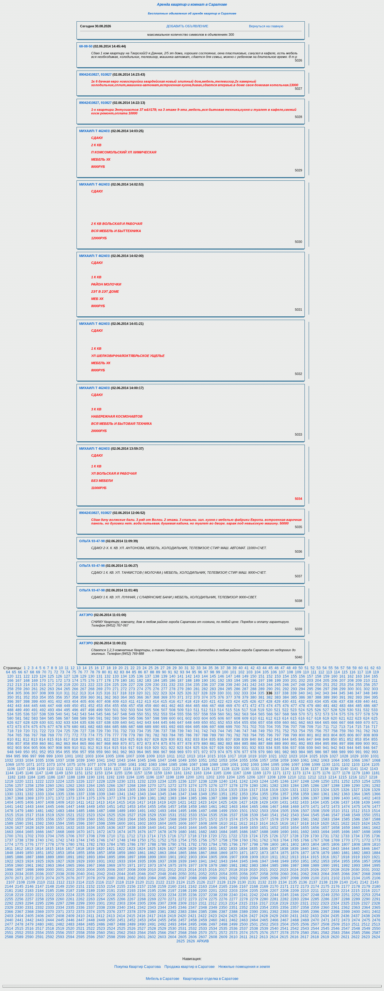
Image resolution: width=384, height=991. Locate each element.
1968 (101, 865)
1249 (315, 781)
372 (188, 697)
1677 (152, 832)
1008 (140, 756)
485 (359, 706)
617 (310, 718)
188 (188, 680)
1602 (141, 823)
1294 (19, 790)
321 (148, 693)
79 (98, 672)
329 (212, 693)
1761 (254, 840)
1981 (233, 865)
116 (353, 672)
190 (205, 680)
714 (350, 727)
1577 (264, 819)
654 (237, 723)
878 (188, 744)
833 (196, 739)
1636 (111, 828)
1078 (102, 765)
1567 (162, 819)
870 (124, 744)
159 (326, 676)
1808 (356, 844)
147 (229, 676)
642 (140, 723)
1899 (152, 857)
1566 (152, 819)
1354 (254, 794)
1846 (366, 849)
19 (114, 668)
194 (237, 680)
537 (35, 714)
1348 (192, 794)
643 (148, 723)
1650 (254, 828)
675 (35, 727)
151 (261, 676)
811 (18, 739)
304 (10, 693)
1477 (376, 807)
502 (124, 710)
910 (75, 748)
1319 (274, 790)
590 (91, 718)
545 (99, 714)
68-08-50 (85, 46)
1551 (376, 815)
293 (294, 689)
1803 (305, 844)
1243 (254, 781)
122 (26, 676)
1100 (326, 765)
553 (164, 714)
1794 (213, 844)
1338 (90, 794)
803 (326, 735)
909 (67, 748)
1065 (345, 760)
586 (59, 718)
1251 (335, 781)
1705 (60, 836)
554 (172, 714)
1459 (192, 807)
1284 (294, 786)
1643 (182, 828)
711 (326, 727)
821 (99, 739)
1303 (111, 790)
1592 (39, 823)
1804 (315, 844)
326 (188, 693)
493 (51, 710)
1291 (366, 786)
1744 (80, 840)
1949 (284, 861)
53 (318, 668)
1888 (39, 857)
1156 (128, 773)
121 (18, 676)
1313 (212, 790)
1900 (162, 857)
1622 (345, 823)
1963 (50, 865)
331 (229, 693)
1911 (274, 857)
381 (261, 697)
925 (196, 748)
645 (164, 723)
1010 (161, 756)
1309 (172, 790)
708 (302, 727)
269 (99, 689)
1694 (325, 832)
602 (188, 718)
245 (277, 685)
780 (140, 735)
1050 (192, 760)
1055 (243, 760)
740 (188, 731)
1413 (100, 802)
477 (294, 706)
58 (348, 668)
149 (245, 676)
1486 (90, 811)
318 (123, 693)
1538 (243, 815)
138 (156, 676)
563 (245, 714)
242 (253, 685)
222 (91, 685)
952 (43, 752)
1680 (182, 832)
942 (334, 748)
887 (261, 744)
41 (246, 668)
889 (277, 744)
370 (172, 697)
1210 (292, 777)
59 (354, 668)
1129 (235, 769)
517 (245, 710)
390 (334, 697)
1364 (356, 794)
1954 (335, 861)
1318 (264, 790)
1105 (375, 765)
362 (107, 697)
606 (221, 718)
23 (138, 668)
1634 (90, 828)
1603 (152, 823)
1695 (335, 832)
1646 (213, 828)
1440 (376, 802)
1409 (60, 802)
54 (324, 668)
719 (18, 731)
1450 (101, 807)
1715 (162, 836)
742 (205, 731)
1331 (19, 794)
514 (221, 710)
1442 (19, 807)
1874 (274, 853)
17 (102, 668)
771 (67, 735)
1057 (264, 760)
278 (172, 689)
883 (229, 744)
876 (172, 744)
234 (188, 685)
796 (269, 735)
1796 (233, 844)
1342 (131, 794)
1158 (148, 773)
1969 (111, 865)
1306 (141, 790)
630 (43, 723)
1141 (354, 769)
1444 (39, 807)
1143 (374, 769)
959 (99, 752)
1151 (79, 773)
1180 (366, 773)
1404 (9, 802)
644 (156, 723)
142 (188, 676)
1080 (122, 765)
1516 (19, 815)
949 (18, 752)
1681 (192, 832)
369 (164, 697)
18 (108, 668)
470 (237, 706)
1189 (81, 777)
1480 (29, 811)
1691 (294, 832)
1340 (111, 794)
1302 (101, 790)
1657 (325, 828)
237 (213, 685)
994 (9, 756)
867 (99, 744)
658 (269, 723)
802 (318, 735)
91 (170, 672)
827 (148, 739)
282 (205, 689)
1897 (131, 857)
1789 (162, 844)
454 (107, 706)
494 (59, 710)
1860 (131, 853)
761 (359, 731)
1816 (60, 849)
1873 (264, 853)
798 (286, 735)
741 (197, 731)
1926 (50, 861)
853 (358, 739)
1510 (335, 811)
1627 (19, 828)
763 (375, 731)
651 (213, 723)
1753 (172, 840)
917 (131, 748)
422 (221, 701)
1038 (70, 760)
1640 (152, 828)
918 (139, 748)
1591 (29, 823)
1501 (243, 811)
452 (91, 706)
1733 (345, 836)
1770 (345, 840)
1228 (101, 781)
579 (375, 714)
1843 (335, 849)
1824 (141, 849)
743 (213, 731)
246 (286, 685)
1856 (90, 853)
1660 (356, 828)
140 (172, 676)
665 (326, 723)
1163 (198, 773)
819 (83, 739)
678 (59, 727)
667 (342, 723)
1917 (335, 857)
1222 (39, 781)
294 (302, 689)
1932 (111, 861)
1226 (80, 781)
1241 (233, 781)
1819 (90, 849)
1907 (233, 857)
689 (148, 727)
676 (43, 727)
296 (318, 689)
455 (115, 706)
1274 (192, 786)
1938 (172, 861)
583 (35, 718)
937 (293, 748)
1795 (223, 844)
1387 (213, 798)
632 (59, 723)
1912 (284, 857)
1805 (325, 844)
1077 (91, 765)
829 (164, 739)
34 (204, 668)
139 (164, 676)
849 (326, 739)
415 (164, 701)
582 (26, 718)
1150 (69, 773)
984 (302, 752)
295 (310, 689)
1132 (265, 769)
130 (91, 676)
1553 (19, 819)
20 (120, 668)
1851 (39, 853)
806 (350, 735)
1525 (111, 815)
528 (334, 710)
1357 (284, 794)
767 (35, 735)
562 (237, 714)
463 (180, 706)
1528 (141, 815)
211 (375, 680)
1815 (49, 849)
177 (99, 680)
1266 (111, 786)
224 (107, 685)
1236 (182, 781)
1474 (345, 807)
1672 (101, 832)
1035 (39, 760)
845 (293, 739)
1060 (294, 760)
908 (59, 748)
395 (375, 697)
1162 (188, 773)
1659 (345, 828)
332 (237, 693)
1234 (162, 781)
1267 (121, 786)
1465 (254, 807)
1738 (19, 840)
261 (35, 689)
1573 (223, 819)
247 (294, 685)
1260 (50, 786)
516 (237, 710)
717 (374, 727)
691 (164, 727)
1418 (151, 802)
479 (310, 706)
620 (334, 718)
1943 (223, 861)
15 (90, 668)
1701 (19, 836)
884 (237, 744)
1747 (111, 840)
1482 (50, 811)
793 (245, 735)
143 (197, 676)
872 (140, 744)
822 (107, 739)
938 (301, 748)
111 (313, 672)
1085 (173, 765)
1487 (101, 811)
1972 (141, 865)
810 (10, 739)
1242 (243, 781)
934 (269, 748)
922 (172, 748)
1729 (304, 836)
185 (164, 680)
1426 (233, 802)
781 (148, 735)
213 (18, 685)
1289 (345, 786)
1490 (131, 811)
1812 (19, 849)
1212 (312, 777)
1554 (29, 819)
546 (107, 714)
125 (51, 676)
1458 (182, 807)
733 (132, 731)
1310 (182, 790)
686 (124, 727)
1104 (366, 765)
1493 (162, 811)
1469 (294, 807)
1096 (285, 765)
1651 (264, 828)
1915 (314, 857)
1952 (315, 861)
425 (245, 701)
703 (261, 727)
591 (99, 718)
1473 (335, 807)
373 (197, 697)
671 (375, 723)
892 (302, 744)
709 (310, 727)
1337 (80, 794)
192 (221, 680)
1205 (241, 777)
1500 (233, 811)
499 (99, 710)
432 (301, 701)
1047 (162, 760)
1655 (305, 828)
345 (342, 693)
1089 (214, 765)
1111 (60, 769)
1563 (121, 819)
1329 (376, 790)
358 (75, 697)
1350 (213, 794)
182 (140, 680)
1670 (80, 832)
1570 (192, 819)
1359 (305, 794)
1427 (243, 802)
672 (10, 727)
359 (83, 697)
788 (205, 735)
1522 (80, 815)
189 (197, 680)
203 (310, 680)
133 (115, 676)
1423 (202, 802)
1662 (376, 828)
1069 (10, 765)
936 (285, 748)
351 (18, 697)
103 (249, 672)
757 (326, 731)
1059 (284, 760)
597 (148, 718)
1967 (90, 865)
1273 (182, 786)
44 (264, 668)
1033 (19, 760)
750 (269, 731)
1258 (29, 786)
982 (286, 752)
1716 (172, 836)
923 (180, 748)
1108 (31, 769)
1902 (182, 857)
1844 (345, 849)
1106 (11, 769)
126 (59, 676)
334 (253, 693)
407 (99, 701)
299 (342, 689)
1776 (29, 844)
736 (156, 731)
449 (67, 706)
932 (253, 748)
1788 (152, 844)
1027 (334, 756)
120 (10, 676)
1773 (376, 840)
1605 (172, 823)
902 (10, 748)
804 (334, 735)
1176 (326, 773)
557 (197, 714)
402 (59, 701)
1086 (183, 765)
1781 (80, 844)
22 (132, 668)
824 (123, 739)
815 (50, 739)
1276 (213, 786)
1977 (192, 865)
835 (212, 739)
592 (107, 718)
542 (75, 714)
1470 (305, 807)
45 (270, 668)
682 (91, 727)
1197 (160, 777)
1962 (39, 865)
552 (156, 714)
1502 (254, 811)
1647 (223, 828)
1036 (50, 760)
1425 (223, 802)
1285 (305, 786)
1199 (180, 777)
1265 (101, 786)
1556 (50, 819)
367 (148, 697)
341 (310, 693)
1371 (50, 798)
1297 (50, 790)
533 (374, 710)
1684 (223, 832)
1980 (223, 865)
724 (59, 731)
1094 (265, 765)
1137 (314, 769)
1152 (89, 773)
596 (140, 718)
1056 (254, 760)
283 (213, 689)
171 (51, 680)
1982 (243, 865)
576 (350, 714)
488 (10, 710)
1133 (275, 769)
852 (350, 739)
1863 (162, 853)
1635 (101, 828)
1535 (213, 815)
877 (180, 744)
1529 (152, 815)
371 (180, 697)
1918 (345, 857)
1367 (9, 798)
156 (302, 676)
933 (261, 748)
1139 (334, 769)
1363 (345, 794)
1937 (162, 861)
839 (245, 739)
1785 (121, 844)
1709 (101, 836)
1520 (60, 815)
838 (237, 739)
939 (310, 748)
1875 (284, 853)
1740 (39, 840)
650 (205, 723)
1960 (19, 865)
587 (67, 718)
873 (148, 744)
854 (366, 739)
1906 (223, 857)
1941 (203, 861)
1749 (131, 840)
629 (35, 723)
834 (204, 739)
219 (67, 685)
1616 (284, 823)
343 (326, 693)
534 (10, 714)
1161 (178, 773)
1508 (315, 811)
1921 (376, 857)
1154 (108, 773)
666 (334, 723)
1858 (111, 853)
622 (350, 718)
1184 (31, 777)
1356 (274, 794)
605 (213, 718)
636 (91, 723)
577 (359, 714)
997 (33, 756)
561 (229, 714)
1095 (275, 765)
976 (237, 752)
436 (334, 701)
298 (334, 689)
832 (188, 739)
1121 (156, 769)
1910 (264, 857)
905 (35, 748)
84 (128, 672)
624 (366, 718)
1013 (191, 756)
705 (277, 727)
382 (269, 697)
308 (43, 693)
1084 (163, 765)
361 (99, 697)
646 (172, 723)
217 (51, 685)
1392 (264, 798)
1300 (80, 790)
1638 (131, 828)
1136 (305, 769)
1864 (172, 853)
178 (107, 680)
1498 (213, 811)
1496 (192, 811)
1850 (29, 853)
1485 (80, 811)
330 (221, 693)
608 (237, 718)
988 (334, 752)
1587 (366, 819)
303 (375, 689)
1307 (152, 790)
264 (59, 689)
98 (212, 672)
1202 (210, 777)
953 (51, 752)
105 (265, 672)
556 (188, 714)
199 (277, 680)
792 (237, 735)
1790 (172, 844)
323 (164, 693)
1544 (305, 815)
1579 (284, 819)
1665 (29, 832)
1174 (306, 773)
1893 (90, 857)
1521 (70, 815)
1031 (374, 756)
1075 (71, 765)
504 (140, 710)
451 (83, 706)
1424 (212, 802)
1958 (376, 861)
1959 (9, 865)
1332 (29, 794)
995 (17, 756)
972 (205, 752)
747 (245, 731)
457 (132, 706)
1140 (344, 769)
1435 (325, 802)
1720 (212, 836)
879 (197, 744)
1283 (284, 786)
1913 (294, 857)
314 (91, 693)
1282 (274, 786)
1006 (120, 756)
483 (342, 706)
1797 (243, 844)
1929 (80, 861)
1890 (60, 857)
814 (42, 739)
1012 (181, 756)
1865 (182, 853)
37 (222, 668)
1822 (121, 849)
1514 (376, 811)
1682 (203, 832)
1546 (325, 815)
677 (51, 727)
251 (326, 685)
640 (124, 723)
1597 (90, 823)
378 (237, 697)
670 (367, 723)
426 (253, 701)
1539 (254, 815)
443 (18, 706)
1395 (294, 798)
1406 (29, 802)
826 (139, 739)
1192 (110, 777)
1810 (376, 844)
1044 (131, 760)
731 (115, 731)
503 (132, 710)
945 (358, 748)
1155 (118, 773)
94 (188, 672)
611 (261, 718)
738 (172, 731)
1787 (141, 844)
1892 (80, 857)
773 (83, 735)
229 (148, 685)
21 (126, 668)
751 (277, 731)
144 (205, 676)
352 (26, 697)
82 (116, 672)
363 (115, 697)
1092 (244, 765)
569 (294, 714)
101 (233, 672)
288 (253, 689)
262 (43, 689)
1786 (131, 844)
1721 (223, 836)
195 (245, 680)
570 (302, 714)
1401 (356, 798)
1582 (315, 819)
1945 (243, 861)
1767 (315, 840)
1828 (182, 849)
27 (162, 668)
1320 (284, 790)
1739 (29, 840)
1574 (233, 819)
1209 (282, 777)
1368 (19, 798)
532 (366, 710)
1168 (247, 773)
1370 (39, 798)
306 (26, 693)
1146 (29, 773)
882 (221, 744)
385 (294, 697)
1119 (136, 769)
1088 (204, 765)
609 (245, 718)
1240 (223, 781)
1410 (70, 802)
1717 (182, 836)
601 (180, 718)
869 (115, 744)
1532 (182, 815)
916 (123, 748)
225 (115, 685)
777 (115, 735)
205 (326, 680)
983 (294, 752)
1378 (121, 798)
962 (124, 752)
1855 (80, 853)
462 (172, 706)
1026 (324, 756)
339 (293, 693)
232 (172, 685)
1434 (314, 802)
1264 (90, 786)
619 (326, 718)
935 (277, 748)
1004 (99, 756)
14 (84, 668)
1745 (90, 840)
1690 (284, 832)
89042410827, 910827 (95, 74)
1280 (254, 786)
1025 (313, 756)
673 (18, 727)
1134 (285, 769)
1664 (19, 832)
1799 (264, 844)
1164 (207, 773)
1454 (141, 807)
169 (35, 680)
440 (366, 701)
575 (342, 714)
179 (115, 680)
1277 (223, 786)
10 (61, 668)
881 (213, 744)
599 (164, 718)
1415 (121, 802)
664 (318, 723)
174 (75, 680)
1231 (131, 781)
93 (182, 672)
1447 (70, 807)
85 (134, 672)
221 (83, 685)
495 (67, 710)
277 (164, 689)
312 (75, 693)
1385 (192, 798)
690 (156, 727)
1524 (101, 815)
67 (26, 672)
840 (253, 739)
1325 (335, 790)
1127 (216, 769)
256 (367, 685)
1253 (356, 781)
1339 (101, 794)
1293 (9, 790)
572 (318, 714)
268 (91, 689)
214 (26, 685)
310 (59, 693)
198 (269, 680)
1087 (193, 765)
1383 (172, 798)
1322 (304, 790)
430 (285, 701)
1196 (150, 777)
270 (107, 689)
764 (10, 735)
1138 (324, 769)
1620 (325, 823)
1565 (141, 819)
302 (367, 689)
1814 (39, 849)
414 (156, 701)
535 (18, 714)
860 (43, 744)
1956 (356, 861)
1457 (172, 807)
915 (115, 748)
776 (107, 735)
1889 (50, 857)
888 (269, 744)
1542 (284, 815)
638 (107, 723)
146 (221, 676)
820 (91, 739)
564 (253, 714)
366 (140, 697)
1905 (213, 857)
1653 (284, 828)
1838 (284, 849)
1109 (41, 769)
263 (51, 689)
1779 (60, 844)
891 (294, 744)
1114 (88, 769)
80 (104, 672)
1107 (21, 769)
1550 (366, 815)
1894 (101, 857)
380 (253, 697)
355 (51, 697)
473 (261, 706)
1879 (325, 853)
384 (286, 697)
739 (180, 731)
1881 (345, 853)
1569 (182, 819)
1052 (213, 760)
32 (192, 668)
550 (140, 714)
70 (44, 672)
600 (172, 718)
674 (26, 727)
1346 (172, 794)
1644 (192, 828)
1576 (254, 819)
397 (18, 701)
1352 (233, 794)
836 (221, 739)
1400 (345, 798)
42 (252, 668)
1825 (151, 849)
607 (229, 718)
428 (269, 701)
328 (204, 693)
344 (334, 693)
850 (334, 739)
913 (99, 748)
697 (213, 727)
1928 (70, 861)
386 (302, 697)
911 (83, 748)
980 (269, 752)
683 (99, 727)
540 (59, 714)
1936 (152, 861)
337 (277, 693)
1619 (314, 823)
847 (310, 739)
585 (51, 718)
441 (374, 701)
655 (245, 723)
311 (67, 693)
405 (83, 701)
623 (358, 718)
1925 (39, 861)
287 (245, 689)
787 (197, 735)
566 (269, 714)
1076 (81, 765)
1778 (50, 844)
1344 (152, 794)
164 (367, 676)
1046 (152, 760)
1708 (90, 836)
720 (26, 731)
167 (18, 680)
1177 (336, 773)
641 (132, 723)
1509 (325, 811)
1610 (223, 823)
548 (124, 714)
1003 (89, 756)
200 (286, 680)
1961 (29, 865)
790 (221, 735)
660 (286, 723)
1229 (111, 781)
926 (204, 748)
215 (35, 685)
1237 (192, 781)
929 (229, 748)
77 (86, 672)
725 (67, 731)
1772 (366, 840)
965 (148, 752)
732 (124, 731)
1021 (272, 756)
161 (342, 676)
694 (188, 727)
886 (253, 744)
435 (326, 701)
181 (132, 680)
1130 (245, 769)
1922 (9, 861)
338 (285, 693)
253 (342, 685)
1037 (60, 760)
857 (18, 744)
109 (298, 672)
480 (318, 706)
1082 (142, 765)
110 (306, 672)
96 (200, 672)
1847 (376, 849)
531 (358, 710)
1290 (356, 786)
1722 (233, 836)
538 (43, 714)
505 (148, 710)
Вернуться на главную (266, 26)
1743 (70, 840)
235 (197, 685)
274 (140, 689)
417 (180, 701)
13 (78, 668)
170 (43, 680)
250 (318, 685)
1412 (90, 802)
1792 (192, 844)
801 (310, 735)
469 (229, 706)
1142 (364, 769)
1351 (223, 794)
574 (334, 714)
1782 (90, 844)
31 (186, 668)
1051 (203, 760)
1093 (254, 765)
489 (18, 710)
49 (294, 668)
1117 (117, 769)
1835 (253, 849)
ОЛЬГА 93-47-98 (92, 541)
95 (194, 672)
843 (277, 739)
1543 (294, 815)
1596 (80, 823)
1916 (325, 857)
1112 (69, 769)
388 (318, 697)
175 (83, 680)
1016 (222, 756)
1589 (9, 823)
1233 (152, 781)
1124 (186, 769)
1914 (304, 857)
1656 (315, 828)
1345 (162, 794)
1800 (274, 844)
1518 (39, 815)
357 (67, 697)
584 (43, 718)
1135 (295, 769)
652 (221, 723)
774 (91, 735)
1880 (335, 853)
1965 (70, 865)
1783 (101, 844)
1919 (355, 857)
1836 (264, 849)
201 (294, 680)
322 (156, 693)
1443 (29, 807)
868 (107, 744)
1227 (90, 781)
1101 (336, 765)
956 (75, 752)
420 (204, 701)
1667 (50, 832)
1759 (233, 840)
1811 (9, 849)
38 (228, 668)
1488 (111, 811)
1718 (192, 836)
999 (49, 756)
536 (26, 714)
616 (301, 718)
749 (261, 731)
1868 (213, 853)
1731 (325, 836)
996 (25, 756)
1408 (50, 802)
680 (75, 727)
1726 (274, 836)
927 (212, 748)
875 (164, 744)
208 (350, 680)
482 (334, 706)
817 (67, 739)
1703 (39, 836)
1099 (316, 765)
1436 (335, 802)
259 (18, 689)
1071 (30, 765)
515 (229, 710)
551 (148, 714)
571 (310, 714)
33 (198, 668)
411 (132, 701)
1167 (237, 773)
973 (213, 752)
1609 (213, 823)
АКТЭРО (86, 615)
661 (294, 723)
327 (196, 693)
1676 (141, 832)
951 (35, 752)
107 (282, 672)
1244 (264, 781)
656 (253, 723)
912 (91, 748)
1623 (355, 823)
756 (318, 731)
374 (205, 697)
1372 (60, 798)
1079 (112, 765)
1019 (252, 756)
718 (10, 731)
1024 (303, 756)
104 (257, 672)
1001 (69, 756)
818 (75, 739)
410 (124, 701)
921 (164, 748)
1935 (141, 861)
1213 (322, 777)
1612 (243, 823)
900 (367, 744)
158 (318, 676)
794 (253, 735)
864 (75, 744)
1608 (203, 823)
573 (326, 714)
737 (164, 731)
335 (261, 693)
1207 (261, 777)
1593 (50, 823)
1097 (295, 765)
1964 (60, 865)
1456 (162, 807)
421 (212, 701)
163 (359, 676)
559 (213, 714)
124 (43, 676)
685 (115, 727)
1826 (162, 849)
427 (261, 701)
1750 (141, 840)
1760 (243, 840)
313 (83, 693)
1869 (223, 853)
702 (253, 727)
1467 (274, 807)
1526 (121, 815)
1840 (304, 849)
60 (360, 668)
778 (124, 735)
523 (293, 710)
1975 (172, 865)
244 (269, 685)
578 (367, 714)
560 (221, 714)
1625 (376, 823)
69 (38, 672)
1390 (243, 798)
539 (51, 714)
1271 (162, 786)
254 (350, 685)
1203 (220, 777)
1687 (254, 832)
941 (326, 748)
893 (310, 744)
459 (148, 706)
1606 (182, 823)
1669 (70, 832)
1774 (9, 844)
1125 (196, 769)
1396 (305, 798)
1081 (132, 765)
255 (359, 685)
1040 (90, 760)
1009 (150, 756)
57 (342, 668)
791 (229, 735)
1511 (345, 811)
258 (10, 689)
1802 (294, 844)
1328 (366, 790)
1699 (376, 832)
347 (358, 693)
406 (91, 701)
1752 (162, 840)
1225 (70, 781)
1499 (223, 811)
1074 (61, 765)
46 (276, 668)
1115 (98, 769)
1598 (101, 823)
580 (10, 718)
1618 (304, 823)
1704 (50, 836)
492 (43, 710)
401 (51, 701)
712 (334, 727)
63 (378, 668)
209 (359, 680)
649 (197, 723)
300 (350, 689)
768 (43, 735)
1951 (305, 861)
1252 (345, 781)
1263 (80, 786)
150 (253, 676)
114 (337, 672)
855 (374, 739)
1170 (267, 773)
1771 (356, 840)
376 (221, 697)
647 (180, 723)
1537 (233, 815)
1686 (243, 832)
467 (213, 706)
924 (188, 748)
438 (350, 701)
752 (286, 731)
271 (115, 689)
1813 (29, 849)
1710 (111, 836)
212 (10, 685)
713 (342, 727)
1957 (366, 861)
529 (342, 710)
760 (350, 731)
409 (115, 701)
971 (197, 752)
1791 (182, 844)
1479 (19, 811)
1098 (306, 765)
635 (83, 723)
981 (277, 752)
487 (375, 706)
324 (172, 693)
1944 (233, 861)
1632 (70, 828)
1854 (70, 853)
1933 (121, 861)
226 (124, 685)
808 (367, 735)
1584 (335, 819)
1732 (335, 836)
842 (269, 739)
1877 (305, 853)
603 (197, 718)
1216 (353, 777)
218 (59, 685)
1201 (200, 777)
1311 (192, 790)
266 (75, 689)
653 (229, 723)
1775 (19, 844)
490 (26, 710)
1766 (305, 840)
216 (43, 685)
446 (43, 706)
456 (124, 706)
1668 (60, 832)
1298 (60, 790)
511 (197, 710)
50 (300, 668)
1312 (202, 790)
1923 (19, 861)
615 (293, 718)
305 (18, 693)
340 (301, 693)
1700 (9, 836)
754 (302, 731)
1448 (80, 807)
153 (277, 676)
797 (277, 735)
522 (285, 710)
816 (59, 739)
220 (75, 685)
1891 (70, 857)
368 (156, 697)
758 (334, 731)
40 (240, 668)
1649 (243, 828)
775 (99, 735)
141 (180, 676)
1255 (376, 781)
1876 (294, 853)
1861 (141, 853)
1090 (224, 765)
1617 (294, 823)
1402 (366, 798)
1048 (172, 760)
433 (310, 701)
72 (56, 672)
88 (152, 672)
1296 (39, 790)
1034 (29, 760)
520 (269, 710)
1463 (233, 807)
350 (10, 697)
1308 (162, 790)
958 (91, 752)
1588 (376, 819)
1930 (90, 861)
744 (221, 731)
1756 (203, 840)
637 (99, 723)
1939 (182, 861)
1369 (29, 798)
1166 (227, 773)
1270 (152, 786)
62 (372, 668)
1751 (152, 840)
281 (197, 689)
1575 (243, 819)
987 (326, 752)
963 (132, 752)
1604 (162, 823)
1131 (255, 769)
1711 (121, 836)
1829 (192, 849)
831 (180, 739)
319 (131, 693)
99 (218, 672)
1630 (50, 828)
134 (124, 676)
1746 (101, 840)
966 (156, 752)
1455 (152, 807)
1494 (172, 811)
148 (237, 676)
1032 (9, 760)
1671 (90, 832)
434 (318, 701)
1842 (325, 849)
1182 (12, 777)
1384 (182, 798)
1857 (101, 853)
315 (99, 693)
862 (59, 744)
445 (35, 706)
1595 (70, 823)
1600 (121, 823)
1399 (335, 798)
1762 (264, 840)
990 (350, 752)
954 (59, 752)
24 (144, 668)
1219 (9, 781)
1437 (345, 802)
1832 (223, 849)
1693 (315, 832)
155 (294, 676)
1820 (100, 849)
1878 (315, 853)
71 (50, 672)
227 (132, 685)
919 (148, 748)
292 (286, 689)
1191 (101, 777)
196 (253, 680)
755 (310, 731)
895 (326, 744)
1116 (108, 769)
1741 (50, 840)
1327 (355, 790)
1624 (366, 823)
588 (75, 718)
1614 (264, 823)
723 (51, 731)
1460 (203, 807)
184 (156, 680)
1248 (305, 781)
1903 (192, 857)
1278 (233, 786)
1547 (335, 815)
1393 (274, 798)
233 (180, 685)
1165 (217, 773)
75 (74, 672)
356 (59, 697)
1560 (90, 819)
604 (205, 718)
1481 (39, 811)
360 (91, 697)
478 (302, 706)
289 (261, 689)
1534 (203, 815)
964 (140, 752)
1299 (70, 790)
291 (277, 689)
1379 (131, 798)
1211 (302, 777)
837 (229, 739)
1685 (233, 832)
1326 (345, 790)
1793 (203, 844)
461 (164, 706)
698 (221, 727)
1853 (60, 853)
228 (140, 685)
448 (59, 706)
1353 (243, 794)
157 (310, 676)
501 (115, 710)
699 (229, 727)
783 (164, 735)
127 (67, 676)
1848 (9, 853)
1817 (70, 849)
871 (132, 744)
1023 (293, 756)
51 (306, 668)
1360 (315, 794)
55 (330, 668)
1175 (316, 773)
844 (285, 739)
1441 (9, 807)
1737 (9, 840)
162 (350, 676)
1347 (182, 794)
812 (26, 739)
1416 (131, 802)
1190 (91, 777)
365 (132, 697)
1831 (212, 849)
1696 (345, 832)
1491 (141, 811)
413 (148, 701)
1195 (140, 777)
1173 (296, 773)
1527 (131, 815)
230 (156, 685)
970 (188, 752)
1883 (366, 853)
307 (35, 693)
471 (245, 706)
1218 (373, 777)
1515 (9, 815)
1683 (213, 832)
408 (107, 701)
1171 (277, 773)
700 (237, 727)
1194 (130, 777)
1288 (335, 786)
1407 (39, 802)
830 (172, 739)
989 (342, 752)
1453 (131, 807)
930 (237, 748)
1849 (19, 853)
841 (261, 739)
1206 (251, 777)
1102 (346, 765)
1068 (376, 760)
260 (26, 689)
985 (310, 752)
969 (180, 752)
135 (132, 676)
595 (132, 718)
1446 (60, 807)
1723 (243, 836)
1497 (203, 811)
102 (241, 672)
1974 (162, 865)
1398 (325, 798)
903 (18, 748)
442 (10, 706)
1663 (9, 832)
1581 (305, 819)
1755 (192, 840)
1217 (363, 777)
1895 (111, 857)
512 (204, 710)
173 (67, 680)
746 (237, 731)
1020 (262, 756)
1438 (355, 802)
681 (83, 727)
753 (294, 731)
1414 (110, 802)
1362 (335, 794)
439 (358, 701)
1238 (203, 781)
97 (206, 672)
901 (375, 744)
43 (258, 668)
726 (75, 731)
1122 (166, 769)
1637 (121, 828)
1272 (172, 786)
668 (350, 723)
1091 (234, 765)
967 (164, 752)
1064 (335, 760)
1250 (325, 781)
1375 (90, 798)
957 (83, 752)
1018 (242, 756)
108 (290, 672)
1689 (274, 832)
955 (67, 752)
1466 (264, 807)
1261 (60, 786)
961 (115, 752)
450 (75, 706)
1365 (366, 794)
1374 (80, 798)
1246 (284, 781)
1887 (29, 857)
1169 (257, 773)
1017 (232, 756)
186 (172, 680)
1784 (111, 844)
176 (91, 680)
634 (75, 723)
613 (277, 718)
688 (140, 727)
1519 (50, 815)
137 (148, 676)
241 (245, 685)
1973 (152, 865)
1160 (168, 773)
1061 (305, 760)
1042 (111, 760)
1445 (50, 807)
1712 (131, 836)
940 (318, 748)
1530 (162, 815)
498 (91, 710)
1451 (111, 807)
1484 (70, 811)
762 (367, 731)
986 (318, 752)
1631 (60, 828)
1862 (152, 853)
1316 (243, 790)
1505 (284, 811)
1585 (345, 819)
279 (180, 689)
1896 (121, 857)
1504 (274, 811)
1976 (182, 865)
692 (172, 727)
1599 (111, 823)
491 (35, 710)
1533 (192, 815)
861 (51, 744)
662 (302, 723)
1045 (141, 760)
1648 (233, 828)
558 (205, 714)
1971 (131, 865)
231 (164, 685)
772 (75, 735)
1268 (131, 786)
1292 (376, 786)
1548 (345, 815)
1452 (121, 807)
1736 (376, 836)
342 (318, 693)
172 (59, 680)
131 (99, 676)
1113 (79, 769)
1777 (39, 844)
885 (245, 744)
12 (72, 668)
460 (156, 706)
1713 (141, 836)
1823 (131, 849)
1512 (355, 811)
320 (139, 693)
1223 (50, 781)
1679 (172, 832)
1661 (366, 828)
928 (221, 748)
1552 (9, 819)
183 (148, 680)
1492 (152, 811)
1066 (356, 760)
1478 (9, 811)
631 (51, 723)
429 (277, 701)
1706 (70, 836)
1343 (141, 794)
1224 (60, 781)
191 (213, 680)
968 (172, 752)
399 (35, 701)
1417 (141, 802)
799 (294, 735)
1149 (59, 773)
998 (41, 756)
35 (210, 668)
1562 (111, 819)
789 (213, 735)
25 (150, 668)
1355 (264, 794)
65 (14, 672)
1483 (60, 811)
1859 (121, 853)
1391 (254, 798)
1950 (294, 861)
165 (375, 676)
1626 (9, 828)
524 (301, 710)
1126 (206, 769)
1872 (254, 853)
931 (245, 748)
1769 (335, 840)
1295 (29, 790)
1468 (284, 807)
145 (213, 676)
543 (83, 714)
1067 (366, 760)
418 (188, 701)
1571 (203, 819)
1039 (80, 760)
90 (164, 672)
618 (318, 718)
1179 (356, 773)
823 (115, 739)
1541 (274, 815)
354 (43, 697)
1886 (19, 857)
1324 (325, 790)
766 (26, 735)
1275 (203, 786)
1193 (120, 777)
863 (67, 744)
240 (237, 685)
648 (188, 723)
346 (350, 693)
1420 (172, 802)
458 (140, 706)
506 (156, 710)
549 (132, 714)
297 (326, 689)
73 (62, 672)
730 (107, 731)
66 (20, 672)
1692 (305, 832)
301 (359, 689)
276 (156, 689)
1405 (19, 802)
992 (367, 752)
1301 (90, 790)
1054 (233, 760)
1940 (192, 861)
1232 (141, 781)
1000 (59, 756)
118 (368, 672)
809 (375, 735)
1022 (283, 756)
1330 (9, 794)
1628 (29, 828)
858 (26, 744)
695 (197, 727)
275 (148, 689)
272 (124, 689)
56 (336, 668)
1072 (40, 765)
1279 (243, 786)
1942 (213, 861)
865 (83, 744)
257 (375, 685)
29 (174, 668)
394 (367, 697)
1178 (346, 773)
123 (35, 676)
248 (302, 685)
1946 (254, 861)
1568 (172, 819)
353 (35, 697)
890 (286, 744)
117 (360, 672)
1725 (264, 836)
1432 (294, 802)
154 (286, 676)
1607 (192, 823)
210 (367, 680)
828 (156, 739)
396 (10, 701)
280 (188, 689)
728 (91, 731)
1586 (356, 819)
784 (172, 735)
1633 (80, 828)
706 (286, 727)
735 (148, 731)
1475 (356, 807)
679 (67, 727)
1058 (274, 760)
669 (359, 723)
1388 (223, 798)
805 (342, 735)
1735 (366, 836)
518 (253, 710)
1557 (60, 819)
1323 (314, 790)
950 (26, 752)
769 (51, 735)
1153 (98, 773)
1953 (325, 861)
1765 (294, 840)
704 (269, 727)
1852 (50, 853)
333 (245, 693)
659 (277, 723)
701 (245, 727)
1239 (213, 781)
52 (312, 668)
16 (96, 668)
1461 (213, 807)
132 (107, 676)
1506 (294, 811)
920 (156, 748)
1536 (223, 815)
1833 (233, 849)
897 (342, 744)
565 (261, 714)
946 (366, 748)
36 (216, 668)
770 (59, 735)
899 (359, 744)
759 (342, 731)
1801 (284, 844)
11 (67, 668)
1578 (274, 819)
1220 (19, 781)
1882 (356, 853)
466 (205, 706)
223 (99, 685)
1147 (39, 773)
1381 (152, 798)
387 (310, 697)
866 (91, 744)
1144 (9, 773)
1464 (243, 807)
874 (156, 744)
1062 (315, 760)
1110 (50, 769)
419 (196, 701)
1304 (121, 790)
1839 (294, 849)
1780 (70, 844)
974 (221, 752)
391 (342, 697)
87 (146, 672)
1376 (101, 798)
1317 (253, 790)
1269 (141, 786)
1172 (287, 773)
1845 (355, 849)
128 (75, 676)
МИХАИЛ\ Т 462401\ (94, 131)
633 (67, 723)
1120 (146, 769)
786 (188, 735)
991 (359, 752)
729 (99, 731)
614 (285, 718)
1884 (376, 853)
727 (83, 731)
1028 (344, 756)
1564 (131, 819)
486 (367, 706)
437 (342, 701)
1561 (101, 819)
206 (334, 680)
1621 (335, 823)
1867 (203, 853)
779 (132, 735)
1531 (172, 815)
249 (310, 685)
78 (92, 672)
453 (99, 706)
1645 (203, 828)
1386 (203, 798)
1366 (376, 794)
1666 (39, 832)
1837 (274, 849)
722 (43, 731)
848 (318, 739)
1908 (243, 857)
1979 (213, 865)
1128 (225, 769)
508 (172, 710)
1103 (356, 765)
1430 (274, 802)
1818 (80, 849)
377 (229, 697)
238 (221, 685)
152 (269, 676)
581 (18, 718)
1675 (131, 832)
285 (229, 689)
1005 (110, 756)
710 (318, 727)
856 (10, 744)
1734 (355, 836)
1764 (284, 840)
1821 (110, 849)
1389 (233, 798)
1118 (127, 769)
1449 (90, 807)
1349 (203, 794)
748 (253, 731)
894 (318, 744)
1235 (172, 781)
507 (164, 710)
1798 (254, 844)
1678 (162, 832)
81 (110, 672)
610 (253, 718)
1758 (223, 840)
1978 (203, 865)
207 (342, 680)
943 (342, 748)
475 (277, 706)
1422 (192, 802)
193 (229, 680)
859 (35, 744)
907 (51, 748)
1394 (284, 798)
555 (180, 714)
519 (261, 710)
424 (237, 701)
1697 (356, 832)
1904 (203, 857)
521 (277, 710)
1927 (60, 861)
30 (180, 668)
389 (326, 697)
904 (26, 748)
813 (34, 739)
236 (205, 685)
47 (282, 668)
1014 (201, 756)
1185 (41, 777)
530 (350, 710)
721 (35, 731)
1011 (171, 756)
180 (124, 680)
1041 (101, 760)
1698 (366, 832)
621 (342, 718)
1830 (202, 849)
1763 (274, 840)
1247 (294, 781)
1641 (162, 828)
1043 (121, 760)
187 (180, 680)
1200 (190, 777)
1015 (211, 756)
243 (261, 685)
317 (115, 693)
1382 (162, 798)
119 (376, 672)
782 (156, 735)
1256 (9, 786)
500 (107, 710)
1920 (366, 857)
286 (237, 689)
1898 (141, 857)
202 (302, 680)
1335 (60, 794)
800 (302, 735)
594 (124, 718)
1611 (233, 823)
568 (286, 714)
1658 (335, 828)
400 (43, 701)
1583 (325, 819)
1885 (9, 857)
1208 (271, 777)
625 (374, 718)
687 (132, 727)
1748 (121, 840)
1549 (356, 815)
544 (91, 714)
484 (350, 706)
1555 (39, 819)
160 (334, 676)
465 (197, 706)
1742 (60, 840)
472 (253, 706)
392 (350, 697)
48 (288, 668)
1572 (213, 819)
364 (124, 697)
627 (18, 723)
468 (221, 706)
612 (269, 718)
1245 (274, 781)
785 (180, 735)
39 (234, 668)
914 (107, 748)
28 (168, 668)
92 (176, 672)
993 (375, 752)
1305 (131, 790)
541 (67, 714)
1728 (294, 836)
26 (156, 668)
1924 (29, 861)
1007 (130, 756)
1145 (19, 773)
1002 (79, 756)
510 (188, 710)
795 (261, 735)
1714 (151, 836)
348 (366, 693)
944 (350, 748)
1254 (366, 781)
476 (286, 706)
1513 (366, 811)
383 (277, 697)
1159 (158, 773)
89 (158, 672)
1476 (366, 807)
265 (67, 689)
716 (366, 727)
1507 (305, 811)
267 (83, 689)
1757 (213, 840)
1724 (253, 836)
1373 (70, 798)
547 (115, 714)
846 (301, 739)
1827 (172, 849)
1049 (182, 760)
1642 (172, 828)
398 (26, 701)
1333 (39, 794)
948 (10, 752)
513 (212, 710)
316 (107, 693)
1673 (111, 832)
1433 (304, 802)
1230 (121, 781)
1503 (264, 811)
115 (345, 672)
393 (359, 697)
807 (359, 735)
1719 (202, 836)
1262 (70, 786)
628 (26, 723)
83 (122, 672)
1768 (325, 840)
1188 (71, 777)
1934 (131, 861)
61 (366, 668)
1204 (230, 777)
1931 (101, 861)
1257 (19, 786)
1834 (243, 849)
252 (334, 685)
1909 (254, 857)
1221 (29, 781)
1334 (50, 794)
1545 (315, 815)
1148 (49, 773)
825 (131, 739)
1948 (274, 861)
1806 (335, 844)
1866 (192, 853)
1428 (253, 802)
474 (269, 706)
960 (107, 752)
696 (205, 727)
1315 (233, 790)
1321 (294, 790)
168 (26, 680)
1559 (80, 819)
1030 (364, 756)
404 (75, 701)
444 (26, 706)
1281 (264, 786)
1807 (345, 844)
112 (321, 672)
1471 (315, 807)
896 (334, 744)
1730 (314, 836)
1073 (50, 765)
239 (229, 685)
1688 (264, 832)
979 (261, 752)
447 (51, 706)
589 (83, 718)
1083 (152, 765)
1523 (90, 815)
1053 (223, 760)
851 (342, 739)
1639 (141, 828)
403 (67, 701)
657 (261, 723)
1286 (315, 786)
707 (294, 727)
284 (221, 689)
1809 (366, 844)
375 (213, 697)
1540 (264, 815)
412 (139, 701)
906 (43, 748)
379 (245, 697)
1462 (223, 807)
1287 (325, 786)
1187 (61, 777)
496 (75, 710)
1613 (253, 823)
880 (205, 744)
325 (180, 693)
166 (10, 680)
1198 (170, 777)
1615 (274, 823)
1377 (111, 798)
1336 (70, 794)
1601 (131, 823)
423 (229, 701)
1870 (233, 853)
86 (140, 672)
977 (245, 752)
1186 (51, 777)
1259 (39, 786)
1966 (80, 865)
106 (274, 672)
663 (310, 723)
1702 (29, 836)
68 (32, 672)
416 (172, 701)
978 (253, 752)
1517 (29, 815)
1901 (172, 857)
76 (80, 672)
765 (18, 735)
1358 (294, 794)
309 (51, 693)
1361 (325, 794)
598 (156, 718)
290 (269, 689)
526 (318, 710)
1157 (138, 773)
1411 (80, 802)
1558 (70, 819)
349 (374, 693)
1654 (294, 828)
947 (374, 748)
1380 (141, 798)
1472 (325, 807)
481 (326, 706)
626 (10, 723)
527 (326, 710)
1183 (21, 777)
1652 (274, 828)
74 (68, 672)
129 (83, 676)
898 (350, 744)
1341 (121, 794)
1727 (284, 836)
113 (329, 672)
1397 (315, 798)
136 (140, 676)
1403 (376, 798)
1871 (243, 853)
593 (115, 718)
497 (83, 710)
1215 (342, 777)
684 (107, 727)
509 (180, 710)
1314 (223, 790)
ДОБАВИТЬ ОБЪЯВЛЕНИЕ (187, 26)
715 (358, 727)
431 (293, 701)
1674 (121, 832)
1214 (332, 777)
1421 (182, 802)
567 (277, 714)
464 (188, 706)
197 (261, 680)
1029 (354, 756)
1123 (176, 769)
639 (115, 723)
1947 (264, 861)
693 (180, 727)
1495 (182, 811)
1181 (376, 773)
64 (8, 672)
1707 (80, 836)
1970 (121, 865)
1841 (314, 849)
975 (229, 752)
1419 (162, 802)
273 (132, 689)
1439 (366, 802)
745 (229, 731)
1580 (294, 819)
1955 (345, 861)
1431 (284, 802)
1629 (39, 828)
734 (140, 731)
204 (318, 680)
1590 (19, 823)
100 (225, 672)
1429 (264, 802)
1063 (325, 760)
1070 (20, 765)
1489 (121, 811)
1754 (182, 840)
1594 (60, 823)
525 (310, 710)
